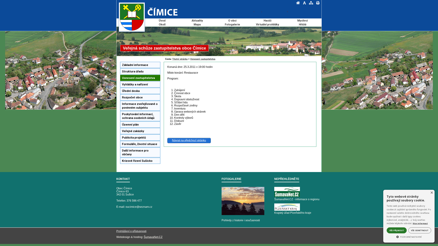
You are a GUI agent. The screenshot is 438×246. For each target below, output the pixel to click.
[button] (409, 236)
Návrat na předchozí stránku (189, 140)
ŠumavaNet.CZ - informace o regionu (296, 199)
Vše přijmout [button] (396, 230)
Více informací (420, 223)
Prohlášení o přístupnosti (131, 231)
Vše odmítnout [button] (419, 230)
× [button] (431, 193)
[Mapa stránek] (310, 2)
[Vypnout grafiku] (303, 2)
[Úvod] (297, 2)
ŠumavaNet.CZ (153, 237)
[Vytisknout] (317, 2)
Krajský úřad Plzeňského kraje (292, 212)
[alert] (409, 216)
